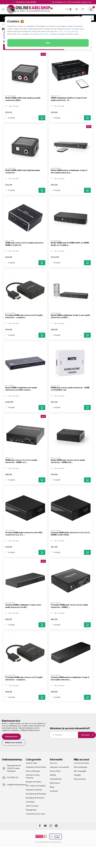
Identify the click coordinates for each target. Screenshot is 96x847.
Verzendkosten (56, 779)
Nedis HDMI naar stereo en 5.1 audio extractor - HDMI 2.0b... (68, 461)
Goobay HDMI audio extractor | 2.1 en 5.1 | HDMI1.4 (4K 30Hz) (70, 533)
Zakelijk (53, 775)
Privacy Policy (55, 771)
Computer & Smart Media (36, 767)
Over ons (53, 763)
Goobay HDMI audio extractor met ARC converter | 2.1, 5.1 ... (23, 533)
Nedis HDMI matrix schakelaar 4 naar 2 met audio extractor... (69, 171)
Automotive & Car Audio (35, 814)
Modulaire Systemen (34, 790)
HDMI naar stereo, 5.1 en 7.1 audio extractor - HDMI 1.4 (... (21, 461)
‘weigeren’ (46, 34)
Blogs (52, 787)
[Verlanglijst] (83, 9)
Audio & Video (31, 763)
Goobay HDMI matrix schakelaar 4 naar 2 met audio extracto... (70, 678)
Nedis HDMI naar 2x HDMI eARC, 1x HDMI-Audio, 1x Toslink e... (70, 244)
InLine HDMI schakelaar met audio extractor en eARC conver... (21, 389)
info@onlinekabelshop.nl (30, 730)
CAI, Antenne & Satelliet (35, 786)
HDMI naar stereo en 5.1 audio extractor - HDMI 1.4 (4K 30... (24, 244)
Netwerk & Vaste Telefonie (33, 776)
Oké (48, 43)
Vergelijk (11, 118)
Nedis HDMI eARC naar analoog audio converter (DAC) (22, 99)
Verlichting (30, 802)
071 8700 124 (12, 777)
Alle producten (80, 779)
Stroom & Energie (33, 771)
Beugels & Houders (33, 782)
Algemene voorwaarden (59, 767)
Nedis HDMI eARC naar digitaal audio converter (22, 171)
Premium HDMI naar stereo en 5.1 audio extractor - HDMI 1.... (69, 606)
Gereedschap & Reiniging (36, 794)
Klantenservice (11, 736)
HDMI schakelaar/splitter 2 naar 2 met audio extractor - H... (69, 99)
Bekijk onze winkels (13, 742)
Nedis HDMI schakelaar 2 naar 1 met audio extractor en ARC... (70, 316)
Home (4, 24)
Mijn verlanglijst (80, 771)
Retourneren (55, 783)
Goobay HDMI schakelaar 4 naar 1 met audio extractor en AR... (23, 606)
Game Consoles (32, 806)
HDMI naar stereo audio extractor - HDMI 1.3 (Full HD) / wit (70, 389)
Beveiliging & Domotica (35, 798)
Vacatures (54, 791)
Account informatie (81, 763)
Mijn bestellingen (80, 767)
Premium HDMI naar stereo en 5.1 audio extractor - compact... (24, 316)
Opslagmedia (31, 810)
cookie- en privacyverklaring (68, 31)
